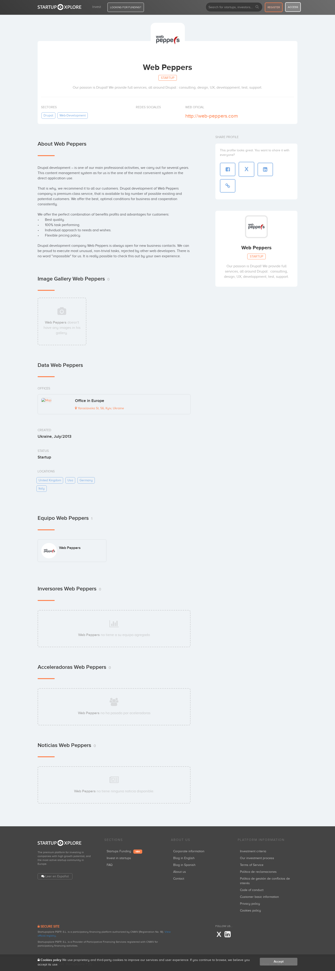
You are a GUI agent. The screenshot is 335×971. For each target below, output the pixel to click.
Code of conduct (251, 890)
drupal (48, 115)
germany (86, 480)
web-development (72, 115)
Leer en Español (57, 876)
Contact (178, 878)
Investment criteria (253, 851)
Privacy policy (250, 903)
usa (70, 480)
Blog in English (184, 858)
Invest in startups (119, 858)
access (293, 7)
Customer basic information (259, 897)
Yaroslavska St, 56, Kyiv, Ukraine (100, 408)
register (274, 7)
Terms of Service (251, 865)
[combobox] (234, 7)
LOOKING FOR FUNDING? (125, 7)
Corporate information (188, 851)
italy (42, 488)
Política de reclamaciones (258, 871)
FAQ (110, 865)
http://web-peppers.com (211, 116)
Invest (96, 7)
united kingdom (50, 480)
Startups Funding (123, 851)
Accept (278, 961)
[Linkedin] (227, 934)
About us (179, 871)
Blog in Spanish (184, 865)
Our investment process (257, 858)
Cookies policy (250, 910)
